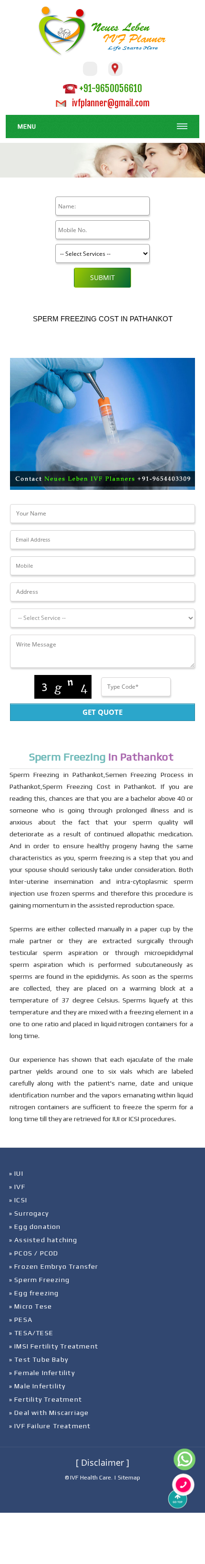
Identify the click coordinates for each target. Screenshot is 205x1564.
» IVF (17, 1186)
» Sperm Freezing (39, 1279)
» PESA (20, 1319)
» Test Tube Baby (38, 1359)
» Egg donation (35, 1226)
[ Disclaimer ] (102, 1462)
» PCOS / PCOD (34, 1253)
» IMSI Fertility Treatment (53, 1346)
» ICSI (18, 1200)
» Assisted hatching (43, 1240)
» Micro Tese (30, 1306)
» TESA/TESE (31, 1333)
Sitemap (129, 1477)
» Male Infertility (37, 1386)
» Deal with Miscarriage (49, 1412)
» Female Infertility (42, 1373)
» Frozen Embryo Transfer (54, 1266)
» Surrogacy (29, 1213)
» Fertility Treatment (45, 1399)
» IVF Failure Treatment (50, 1426)
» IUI (16, 1173)
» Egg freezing (34, 1293)
